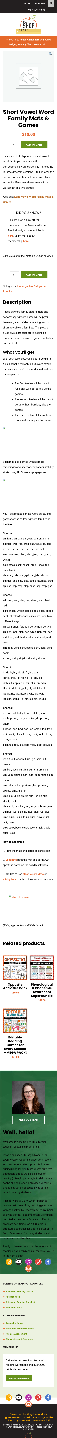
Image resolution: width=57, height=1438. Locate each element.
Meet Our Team (28, 1119)
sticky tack (9, 879)
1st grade (40, 286)
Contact (40, 3)
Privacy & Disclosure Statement (19, 1427)
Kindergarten (25, 286)
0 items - (37, 10)
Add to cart (34, 144)
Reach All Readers (28, 24)
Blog (27, 3)
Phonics (8, 291)
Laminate (11, 859)
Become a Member (18, 1378)
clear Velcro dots (33, 874)
